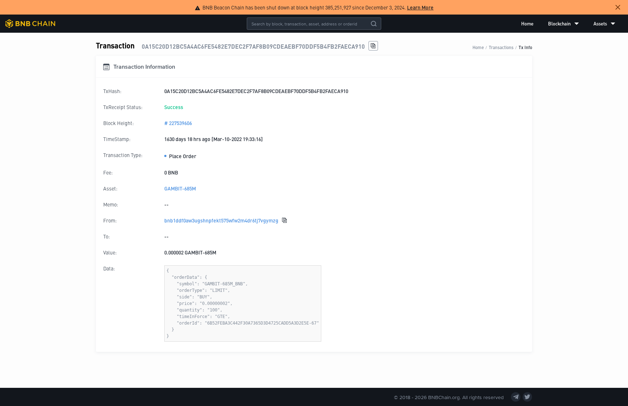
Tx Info (525, 47)
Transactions (501, 47)
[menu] (568, 24)
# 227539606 (178, 122)
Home (527, 23)
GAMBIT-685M (180, 188)
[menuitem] (527, 24)
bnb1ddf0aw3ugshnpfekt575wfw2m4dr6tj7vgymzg (221, 220)
